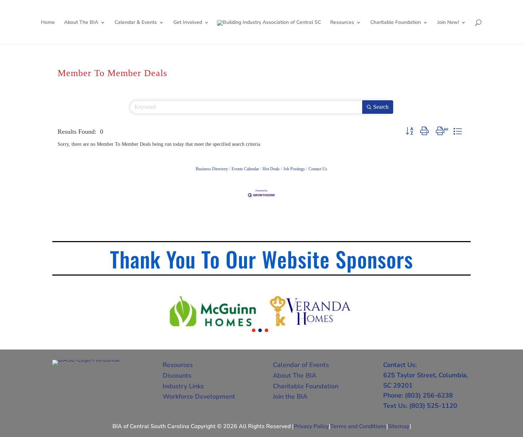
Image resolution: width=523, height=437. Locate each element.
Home (48, 23)
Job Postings (294, 168)
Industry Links (183, 386)
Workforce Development (199, 396)
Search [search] (381, 107)
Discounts (177, 375)
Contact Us (317, 168)
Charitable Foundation (395, 23)
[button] (409, 131)
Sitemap (399, 426)
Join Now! (448, 23)
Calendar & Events (136, 23)
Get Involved (187, 23)
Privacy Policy (311, 426)
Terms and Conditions (358, 426)
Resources (342, 23)
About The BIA (81, 23)
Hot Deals (271, 168)
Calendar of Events (301, 365)
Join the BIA (290, 396)
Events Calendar (245, 168)
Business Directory (212, 168)
